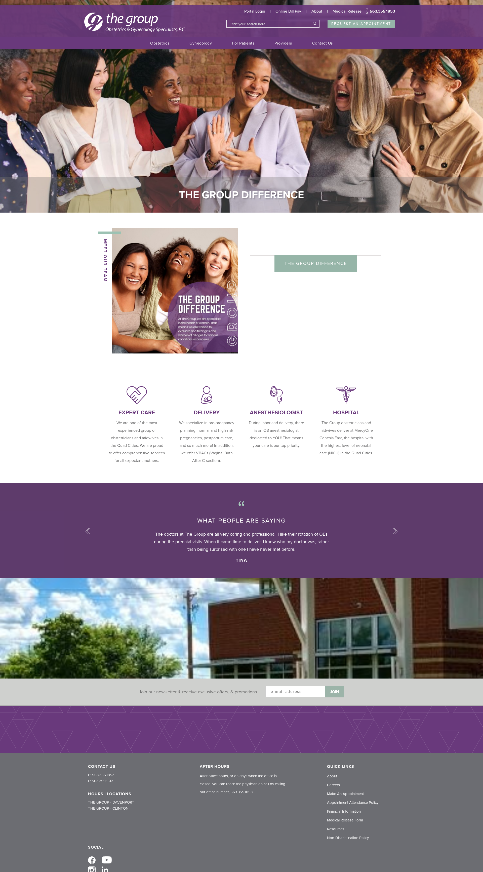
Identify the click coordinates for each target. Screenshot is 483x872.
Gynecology (200, 43)
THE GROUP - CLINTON (108, 808)
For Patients (243, 43)
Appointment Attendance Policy (352, 802)
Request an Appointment (361, 24)
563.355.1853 (382, 11)
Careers (333, 785)
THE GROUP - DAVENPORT (111, 802)
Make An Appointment (345, 793)
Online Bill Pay (288, 11)
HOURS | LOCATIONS (109, 794)
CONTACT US (101, 766)
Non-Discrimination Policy (348, 838)
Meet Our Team (105, 260)
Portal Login (254, 11)
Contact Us (322, 43)
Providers (283, 43)
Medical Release (347, 11)
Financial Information (344, 811)
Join (334, 691)
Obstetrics (159, 43)
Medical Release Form (345, 820)
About (316, 11)
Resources (335, 829)
